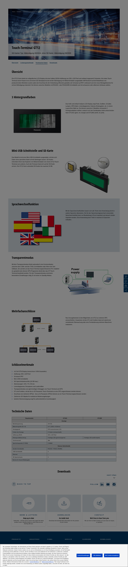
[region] (64, 555)
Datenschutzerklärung (48, 561)
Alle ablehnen (97, 555)
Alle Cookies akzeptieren (112, 555)
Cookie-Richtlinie (34, 561)
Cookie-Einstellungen (83, 555)
